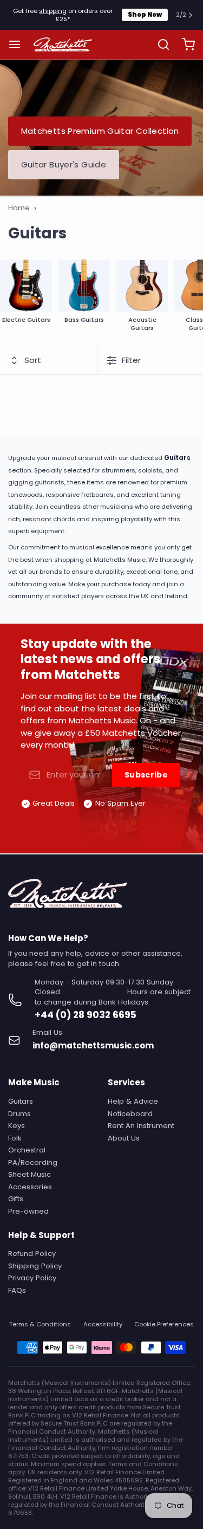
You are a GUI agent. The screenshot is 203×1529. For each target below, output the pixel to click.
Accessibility (102, 1324)
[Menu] (18, 44)
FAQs (17, 1290)
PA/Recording (32, 1162)
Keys (16, 1125)
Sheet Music (29, 1174)
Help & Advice (133, 1101)
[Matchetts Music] (63, 44)
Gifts (15, 1199)
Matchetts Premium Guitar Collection (100, 131)
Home (19, 208)
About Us (124, 1138)
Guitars (20, 1101)
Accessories (30, 1187)
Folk (15, 1138)
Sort (32, 360)
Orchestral (26, 1150)
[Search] (159, 44)
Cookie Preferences (164, 1324)
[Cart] (184, 44)
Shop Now (145, 14)
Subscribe (146, 774)
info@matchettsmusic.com (93, 1045)
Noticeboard (130, 1114)
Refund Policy (32, 1253)
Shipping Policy (35, 1266)
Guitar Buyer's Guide (64, 164)
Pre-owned (28, 1211)
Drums (19, 1114)
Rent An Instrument (141, 1125)
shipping (53, 11)
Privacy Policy (32, 1278)
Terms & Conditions (40, 1324)
